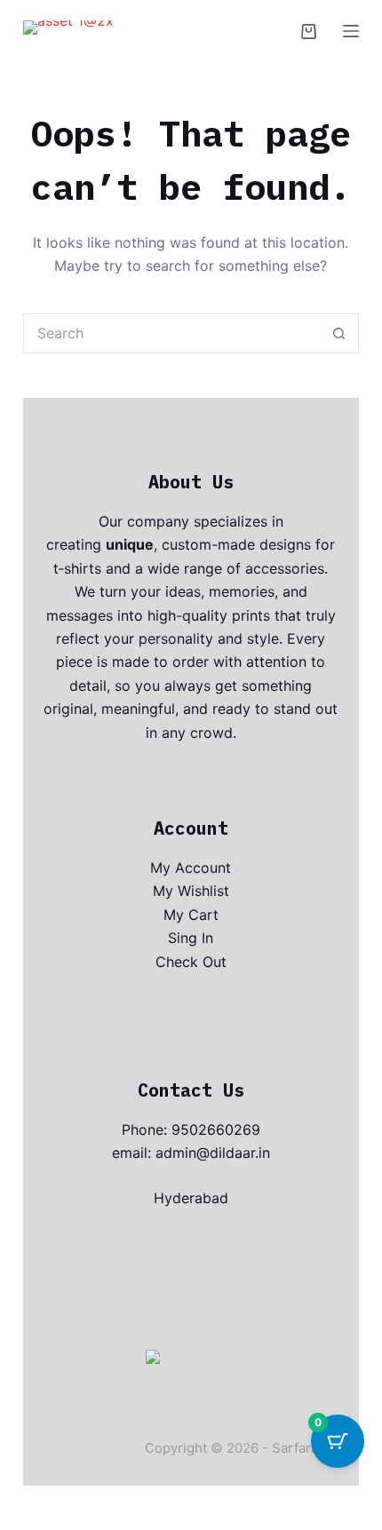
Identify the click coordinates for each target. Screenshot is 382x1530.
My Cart (191, 915)
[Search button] (339, 333)
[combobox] (172, 333)
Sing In (190, 938)
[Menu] (351, 31)
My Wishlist (191, 891)
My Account (190, 867)
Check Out (191, 962)
